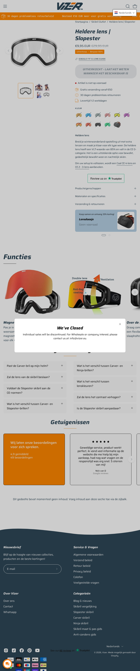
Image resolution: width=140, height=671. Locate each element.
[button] (124, 13)
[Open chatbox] (7, 664)
